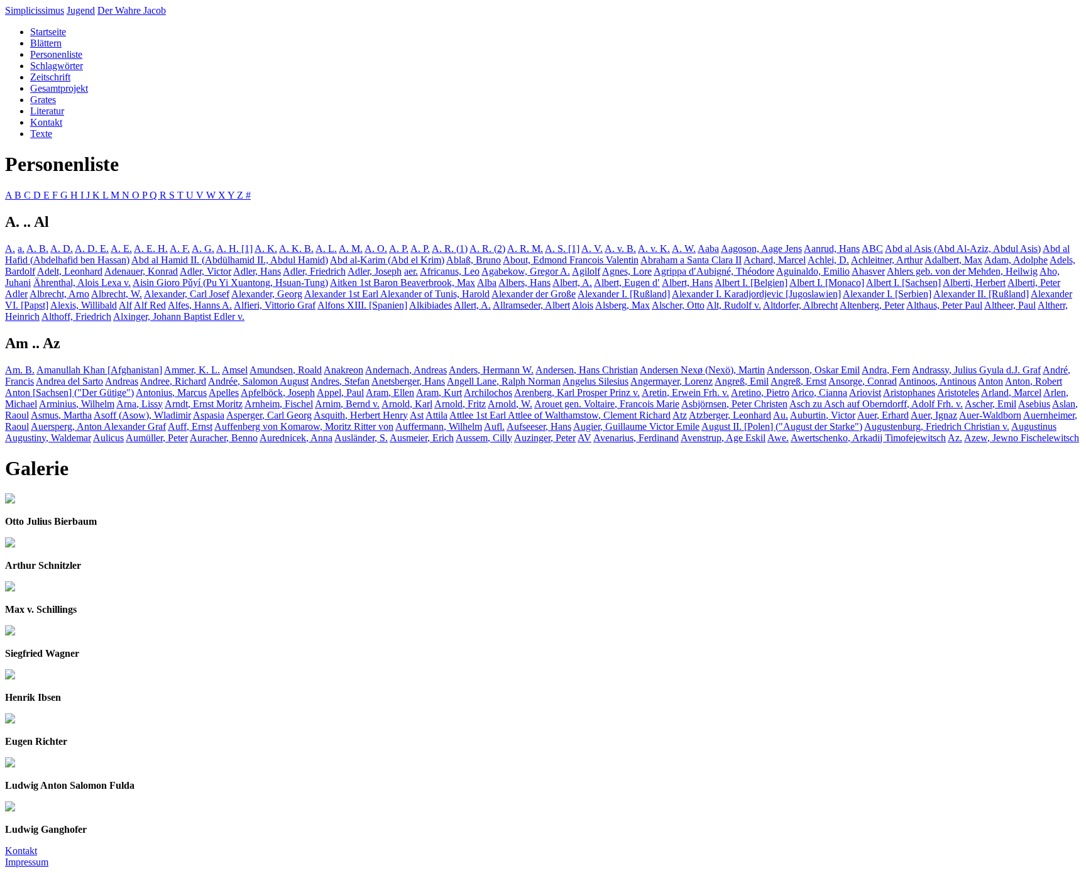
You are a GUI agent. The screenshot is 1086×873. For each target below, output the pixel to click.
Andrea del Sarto (69, 381)
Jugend (81, 10)
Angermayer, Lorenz (671, 381)
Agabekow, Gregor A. (525, 271)
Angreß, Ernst (798, 381)
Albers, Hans (524, 282)
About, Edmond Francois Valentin (571, 260)
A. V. (592, 248)
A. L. (326, 248)
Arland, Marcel (1011, 392)
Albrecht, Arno (59, 293)
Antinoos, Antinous (937, 381)
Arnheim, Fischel (278, 403)
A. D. (61, 248)
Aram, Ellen (390, 392)
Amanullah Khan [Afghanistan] (99, 370)
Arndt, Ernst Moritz (204, 403)
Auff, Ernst (190, 426)
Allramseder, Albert (531, 305)
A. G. (203, 248)
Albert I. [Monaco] (826, 282)
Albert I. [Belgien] (751, 282)
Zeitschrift (50, 77)
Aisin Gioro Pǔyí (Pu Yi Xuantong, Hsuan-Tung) (230, 282)
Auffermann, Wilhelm (438, 426)
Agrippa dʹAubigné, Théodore (714, 271)
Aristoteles (958, 392)
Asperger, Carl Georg (269, 415)
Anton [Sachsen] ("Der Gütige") (69, 392)
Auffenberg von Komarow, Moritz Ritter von (303, 426)
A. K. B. (296, 248)
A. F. (180, 248)
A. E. (121, 248)
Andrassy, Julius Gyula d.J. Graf (976, 370)
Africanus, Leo (450, 271)
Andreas (121, 381)
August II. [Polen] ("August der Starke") (781, 426)
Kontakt (46, 122)
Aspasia (208, 415)
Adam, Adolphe (1016, 260)
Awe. (778, 437)
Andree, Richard (173, 381)
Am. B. (20, 370)
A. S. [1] (562, 248)
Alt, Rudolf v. (733, 305)
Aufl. (494, 426)
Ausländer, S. (361, 437)
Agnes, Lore (627, 271)
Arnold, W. (510, 403)
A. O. (376, 248)
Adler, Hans (257, 271)
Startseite (48, 31)
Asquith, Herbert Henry (361, 415)
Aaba (708, 248)
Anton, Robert (1033, 381)
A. (10, 248)
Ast (417, 415)
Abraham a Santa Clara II (691, 260)
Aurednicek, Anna (296, 437)
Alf (125, 305)
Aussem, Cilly (484, 437)
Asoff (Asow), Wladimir (142, 415)
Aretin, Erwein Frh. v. (685, 392)
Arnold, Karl (406, 403)
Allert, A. (472, 305)
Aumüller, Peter (157, 437)
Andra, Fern (886, 370)
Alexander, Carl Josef (186, 293)
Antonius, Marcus (171, 392)
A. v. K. (654, 248)
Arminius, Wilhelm (76, 403)
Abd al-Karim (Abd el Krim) (387, 260)
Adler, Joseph (375, 271)
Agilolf (586, 271)
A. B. (37, 248)
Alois (582, 305)
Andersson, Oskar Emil (813, 370)
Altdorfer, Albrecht (800, 305)
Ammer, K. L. (192, 370)
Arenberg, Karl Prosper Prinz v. (577, 392)
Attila (436, 415)
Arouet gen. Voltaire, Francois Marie (606, 403)
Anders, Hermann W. (491, 370)
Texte (41, 133)
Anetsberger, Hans (408, 381)
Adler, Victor (205, 271)
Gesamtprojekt (59, 88)
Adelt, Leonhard (69, 271)
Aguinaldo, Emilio (813, 271)
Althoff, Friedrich (76, 316)
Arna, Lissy (139, 403)
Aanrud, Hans (832, 248)
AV (584, 437)
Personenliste (56, 54)
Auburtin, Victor (822, 415)
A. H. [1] (234, 248)
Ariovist (865, 392)
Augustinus (1033, 426)
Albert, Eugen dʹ (627, 282)
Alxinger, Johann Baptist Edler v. (178, 316)
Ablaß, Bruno (473, 260)
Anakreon (343, 370)
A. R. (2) (487, 248)
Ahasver (868, 271)
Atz (679, 415)
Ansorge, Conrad (862, 381)
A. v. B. (620, 248)
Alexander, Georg (266, 293)
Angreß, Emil (742, 381)
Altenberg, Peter (872, 305)
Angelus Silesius (595, 381)
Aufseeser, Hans (539, 426)
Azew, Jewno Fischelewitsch (1021, 437)
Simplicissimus (34, 10)
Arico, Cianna (819, 392)
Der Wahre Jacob (131, 10)
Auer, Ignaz (934, 415)
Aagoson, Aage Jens (761, 248)
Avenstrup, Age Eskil (723, 437)
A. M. (351, 248)
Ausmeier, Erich (422, 437)
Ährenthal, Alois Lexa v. (82, 282)
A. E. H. (151, 248)
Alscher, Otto (678, 305)
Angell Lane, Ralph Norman (504, 381)
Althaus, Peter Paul (944, 305)
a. (21, 248)
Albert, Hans (687, 282)
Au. (780, 415)
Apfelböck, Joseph (278, 392)
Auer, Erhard (883, 415)
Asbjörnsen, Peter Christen (734, 403)
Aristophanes (909, 392)
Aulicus (108, 437)
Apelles (224, 392)
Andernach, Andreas (406, 370)
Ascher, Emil (990, 403)
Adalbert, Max (953, 260)
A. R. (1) (450, 248)
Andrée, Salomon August (258, 381)
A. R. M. (525, 248)
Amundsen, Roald (286, 370)
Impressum (26, 862)
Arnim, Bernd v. (347, 403)
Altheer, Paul (1010, 305)
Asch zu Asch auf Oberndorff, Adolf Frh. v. (876, 403)
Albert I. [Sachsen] (903, 282)
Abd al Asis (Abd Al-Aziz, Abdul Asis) (963, 248)
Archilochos (488, 392)
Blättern (46, 43)
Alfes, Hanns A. (200, 305)
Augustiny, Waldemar (48, 437)
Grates (43, 99)
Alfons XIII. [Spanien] (362, 305)
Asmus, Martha (61, 415)
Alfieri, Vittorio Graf (274, 305)
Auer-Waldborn (990, 415)
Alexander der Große (533, 293)
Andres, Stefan (340, 381)
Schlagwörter (56, 65)
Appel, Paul (340, 392)
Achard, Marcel (774, 260)
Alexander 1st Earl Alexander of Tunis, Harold (397, 293)
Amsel (235, 370)
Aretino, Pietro (760, 392)
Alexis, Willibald (83, 305)
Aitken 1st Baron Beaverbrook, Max (402, 282)
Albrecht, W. (116, 293)
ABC (872, 248)
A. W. (684, 248)
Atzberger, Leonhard (730, 415)
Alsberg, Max (622, 305)
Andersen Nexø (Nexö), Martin (702, 370)
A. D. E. (92, 248)
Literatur (47, 111)
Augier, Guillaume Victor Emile (636, 426)
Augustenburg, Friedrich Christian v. (936, 426)
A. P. (399, 248)
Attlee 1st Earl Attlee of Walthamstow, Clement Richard (560, 415)
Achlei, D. (828, 260)
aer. (411, 271)
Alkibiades (430, 305)
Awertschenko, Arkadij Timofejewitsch (868, 437)
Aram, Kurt (439, 392)
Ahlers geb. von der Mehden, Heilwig (962, 271)
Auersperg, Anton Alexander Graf (98, 426)
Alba (486, 282)
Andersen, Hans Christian (586, 370)
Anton (990, 381)
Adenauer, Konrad (141, 271)
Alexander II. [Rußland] (981, 293)
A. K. (266, 248)
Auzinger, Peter (545, 437)
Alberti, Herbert (974, 282)
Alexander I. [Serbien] (887, 293)
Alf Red (150, 305)
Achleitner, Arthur (887, 260)
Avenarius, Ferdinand (636, 437)
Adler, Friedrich (314, 271)
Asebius (1034, 403)
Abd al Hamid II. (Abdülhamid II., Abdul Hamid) (229, 260)
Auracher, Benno (224, 437)
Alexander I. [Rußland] (624, 293)
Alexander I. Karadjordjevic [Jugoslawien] (756, 293)
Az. (955, 437)
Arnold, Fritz (460, 403)
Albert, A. (572, 282)
